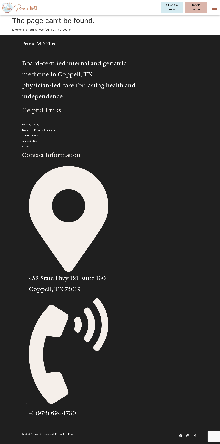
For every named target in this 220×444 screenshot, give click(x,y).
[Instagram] (188, 436)
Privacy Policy (30, 124)
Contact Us (28, 146)
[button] (214, 9)
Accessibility (29, 141)
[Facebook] (181, 436)
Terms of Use (30, 135)
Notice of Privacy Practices (38, 130)
